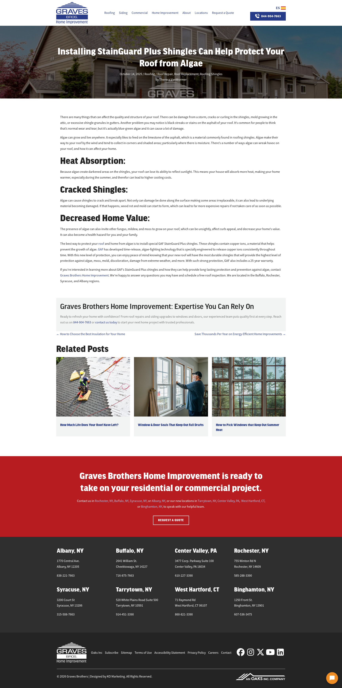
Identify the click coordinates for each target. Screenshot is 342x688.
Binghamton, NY (151, 507)
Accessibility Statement (169, 653)
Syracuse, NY (138, 501)
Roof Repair (165, 74)
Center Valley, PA (228, 501)
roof (101, 244)
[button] (332, 678)
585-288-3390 (243, 576)
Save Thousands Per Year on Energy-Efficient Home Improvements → (240, 334)
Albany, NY (158, 501)
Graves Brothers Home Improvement (84, 275)
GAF (100, 249)
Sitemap (126, 653)
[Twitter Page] (260, 652)
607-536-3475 (243, 614)
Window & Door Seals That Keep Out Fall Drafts (171, 425)
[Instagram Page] (251, 652)
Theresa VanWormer (173, 80)
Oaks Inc (96, 653)
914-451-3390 (125, 614)
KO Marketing (116, 676)
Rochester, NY (104, 501)
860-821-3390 (184, 614)
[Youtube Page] (270, 652)
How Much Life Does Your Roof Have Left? (89, 425)
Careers (213, 653)
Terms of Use (143, 653)
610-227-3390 (184, 576)
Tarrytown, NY (207, 501)
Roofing (109, 13)
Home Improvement (165, 13)
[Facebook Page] (241, 652)
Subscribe (111, 653)
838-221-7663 (66, 576)
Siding (123, 13)
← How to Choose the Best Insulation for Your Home (90, 334)
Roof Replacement (186, 74)
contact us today (106, 322)
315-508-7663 (66, 614)
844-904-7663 (82, 322)
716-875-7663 (125, 576)
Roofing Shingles (211, 74)
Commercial (140, 13)
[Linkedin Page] (280, 652)
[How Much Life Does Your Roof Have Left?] (93, 387)
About (186, 13)
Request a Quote (223, 13)
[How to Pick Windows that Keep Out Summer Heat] (249, 387)
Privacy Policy (197, 653)
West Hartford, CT (252, 501)
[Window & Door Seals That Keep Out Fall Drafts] (171, 387)
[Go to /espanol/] (268, 8)
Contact (226, 653)
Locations (201, 13)
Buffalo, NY (121, 501)
